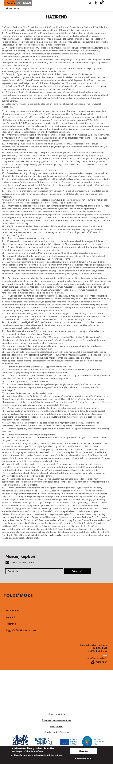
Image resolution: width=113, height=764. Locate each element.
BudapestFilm (56, 726)
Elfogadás (83, 751)
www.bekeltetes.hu (11, 529)
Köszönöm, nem (83, 758)
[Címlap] (18, 3)
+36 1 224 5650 (99, 648)
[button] (97, 3)
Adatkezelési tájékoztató (57, 732)
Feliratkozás (77, 571)
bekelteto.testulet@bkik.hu (43, 535)
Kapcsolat (11, 617)
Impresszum (12, 610)
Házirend (11, 623)
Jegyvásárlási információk (21, 630)
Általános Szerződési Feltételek (57, 720)
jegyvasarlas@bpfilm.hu (28, 493)
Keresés (90, 3)
